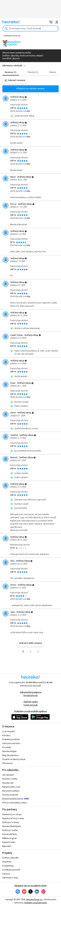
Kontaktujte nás (30, 695)
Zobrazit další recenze (30, 643)
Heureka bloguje (9, 751)
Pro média (6, 747)
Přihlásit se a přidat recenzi (30, 88)
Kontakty (6, 735)
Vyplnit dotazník (30, 705)
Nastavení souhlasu (10, 790)
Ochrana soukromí (10, 794)
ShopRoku (6, 861)
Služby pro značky (10, 830)
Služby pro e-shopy (10, 822)
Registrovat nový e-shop (13, 818)
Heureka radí (7, 782)
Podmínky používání (11, 739)
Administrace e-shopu (12, 814)
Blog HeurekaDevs (10, 755)
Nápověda (6, 846)
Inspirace (6, 873)
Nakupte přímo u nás (11, 786)
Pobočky (32, 72)
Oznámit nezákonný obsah (13, 759)
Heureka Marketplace (11, 826)
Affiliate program (9, 838)
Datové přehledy (9, 834)
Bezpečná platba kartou (12, 798)
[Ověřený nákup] (26, 97)
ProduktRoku (8, 865)
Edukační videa (8, 842)
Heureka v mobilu (9, 778)
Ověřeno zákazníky (10, 857)
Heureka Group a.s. (34, 899)
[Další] (38, 651)
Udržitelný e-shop (10, 877)
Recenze (10, 72)
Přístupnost (7, 763)
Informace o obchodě (12, 65)
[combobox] (30, 28)
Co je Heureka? (8, 731)
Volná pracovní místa (11, 743)
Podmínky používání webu (35, 902)
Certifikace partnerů (11, 869)
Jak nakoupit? (8, 774)
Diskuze (52, 72)
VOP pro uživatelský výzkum (14, 802)
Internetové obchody (12, 35)
